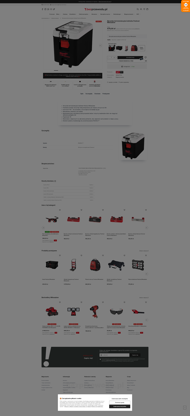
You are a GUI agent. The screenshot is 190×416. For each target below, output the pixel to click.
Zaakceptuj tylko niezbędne (120, 398)
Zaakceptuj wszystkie (119, 406)
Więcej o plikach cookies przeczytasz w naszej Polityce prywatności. (83, 406)
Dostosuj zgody (119, 402)
